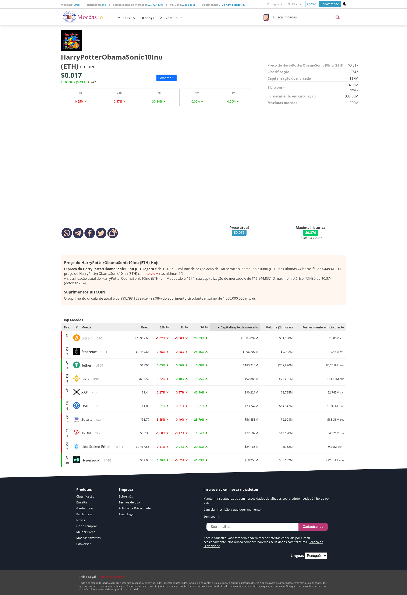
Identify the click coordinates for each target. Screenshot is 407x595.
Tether (92, 365)
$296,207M (250, 352)
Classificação (85, 496)
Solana (91, 419)
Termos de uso (129, 502)
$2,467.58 (142, 447)
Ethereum (94, 351)
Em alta (81, 502)
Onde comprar (86, 526)
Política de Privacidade (135, 508)
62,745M (336, 392)
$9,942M (287, 352)
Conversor (83, 544)
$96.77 (144, 419)
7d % (204, 327)
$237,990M (285, 365)
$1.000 (144, 365)
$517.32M (286, 460)
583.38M (335, 419)
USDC (91, 406)
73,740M (335, 406)
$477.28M (286, 433)
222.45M (335, 460)
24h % (164, 327)
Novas (80, 520)
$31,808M (286, 338)
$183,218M (250, 365)
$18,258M (251, 460)
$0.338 (144, 433)
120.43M (335, 352)
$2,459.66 (142, 352)
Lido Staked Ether (102, 446)
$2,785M (287, 392)
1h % (184, 327)
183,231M (334, 365)
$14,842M (286, 406)
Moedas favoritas (88, 538)
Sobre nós (126, 496)
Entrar (311, 4)
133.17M (335, 379)
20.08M (336, 338)
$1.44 (145, 392)
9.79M (336, 447)
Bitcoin (91, 338)
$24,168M (251, 447)
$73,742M (251, 406)
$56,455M (251, 419)
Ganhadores (85, 508)
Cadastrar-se (330, 4)
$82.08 (144, 460)
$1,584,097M (249, 338)
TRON (90, 433)
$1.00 (145, 406)
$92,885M (251, 379)
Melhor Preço (85, 532)
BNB (90, 379)
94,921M (336, 433)
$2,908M (287, 419)
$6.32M (287, 447)
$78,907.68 (141, 338)
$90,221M (251, 392)
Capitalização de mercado (239, 327)
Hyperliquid (96, 460)
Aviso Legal (126, 514)
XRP (89, 392)
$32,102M (251, 433)
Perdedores (84, 514)
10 (67, 463)
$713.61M (286, 379)
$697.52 (143, 379)
